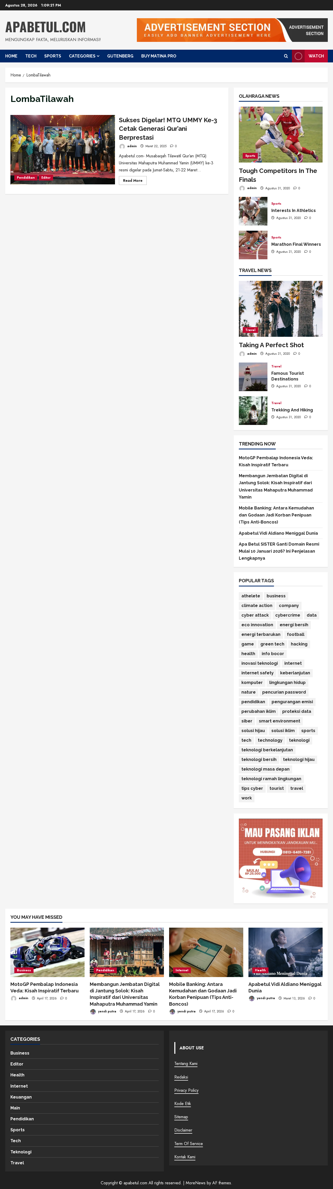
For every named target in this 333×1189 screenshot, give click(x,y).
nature (248, 692)
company (289, 605)
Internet (182, 970)
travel (296, 788)
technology (270, 740)
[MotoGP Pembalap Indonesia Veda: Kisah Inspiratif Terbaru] (47, 952)
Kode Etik (182, 1104)
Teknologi (20, 1151)
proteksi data (296, 711)
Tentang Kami (185, 1064)
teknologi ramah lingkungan (271, 778)
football (295, 634)
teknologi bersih (259, 759)
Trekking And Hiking (253, 410)
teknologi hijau (299, 759)
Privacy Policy (186, 1090)
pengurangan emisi (292, 701)
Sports (52, 56)
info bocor (273, 653)
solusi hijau (253, 730)
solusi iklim (283, 730)
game (247, 644)
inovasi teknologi (259, 663)
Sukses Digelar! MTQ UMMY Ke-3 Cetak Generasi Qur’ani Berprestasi (62, 150)
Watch (316, 56)
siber (246, 721)
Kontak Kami (184, 1157)
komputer (252, 682)
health (248, 653)
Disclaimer (183, 1130)
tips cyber (252, 788)
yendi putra (106, 1011)
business (276, 595)
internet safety (257, 672)
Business (24, 970)
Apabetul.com (45, 26)
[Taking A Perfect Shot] (281, 309)
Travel (250, 330)
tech (246, 740)
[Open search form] (286, 56)
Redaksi (181, 1077)
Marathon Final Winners (253, 245)
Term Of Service (188, 1144)
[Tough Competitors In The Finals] (281, 135)
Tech (30, 56)
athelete (250, 595)
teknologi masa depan (265, 769)
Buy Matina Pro (158, 56)
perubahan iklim (258, 711)
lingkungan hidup (287, 682)
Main (15, 1108)
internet (293, 663)
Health (260, 970)
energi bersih (294, 624)
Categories (82, 56)
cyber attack (255, 615)
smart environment (279, 721)
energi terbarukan (260, 634)
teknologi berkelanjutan (267, 749)
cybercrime (287, 615)
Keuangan (21, 1097)
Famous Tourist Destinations (253, 377)
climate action (256, 605)
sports (308, 730)
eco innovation (257, 624)
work (246, 798)
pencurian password (284, 692)
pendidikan (253, 701)
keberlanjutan (295, 672)
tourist (277, 788)
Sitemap (181, 1117)
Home (11, 56)
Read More (135, 181)
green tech (272, 644)
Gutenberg (120, 56)
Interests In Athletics (253, 211)
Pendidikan (26, 177)
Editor (45, 177)
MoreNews (196, 1183)
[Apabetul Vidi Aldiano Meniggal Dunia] (285, 952)
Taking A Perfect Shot (271, 345)
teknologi (299, 740)
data (312, 615)
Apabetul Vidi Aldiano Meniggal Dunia (278, 533)
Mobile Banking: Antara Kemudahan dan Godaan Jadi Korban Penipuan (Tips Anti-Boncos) (276, 515)
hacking (299, 644)
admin (131, 146)
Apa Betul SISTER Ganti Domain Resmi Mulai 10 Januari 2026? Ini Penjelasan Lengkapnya (279, 551)
